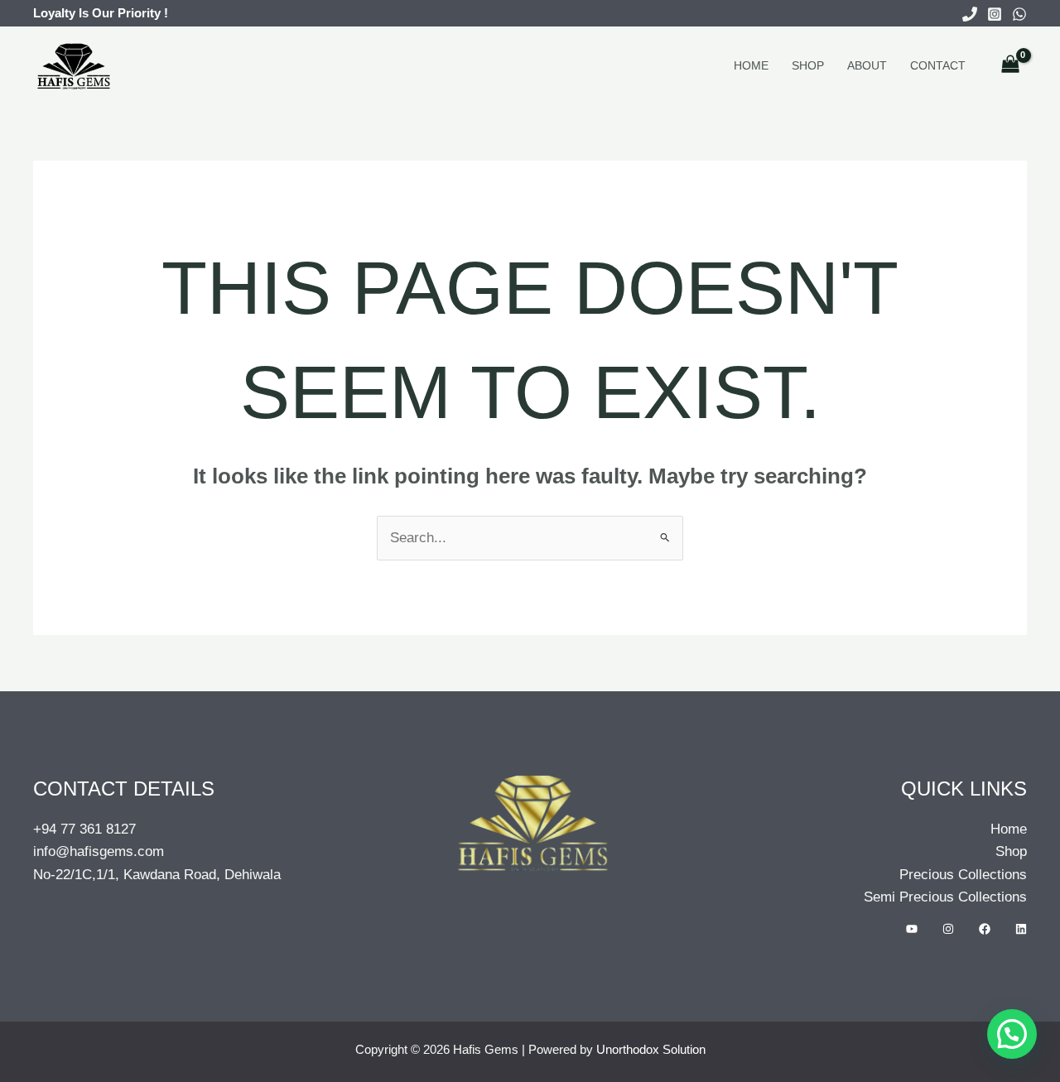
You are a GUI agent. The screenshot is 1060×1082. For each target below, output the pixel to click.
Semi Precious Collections (945, 897)
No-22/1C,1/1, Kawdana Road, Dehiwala (157, 874)
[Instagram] (994, 14)
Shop (808, 65)
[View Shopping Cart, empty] (1010, 65)
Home (751, 65)
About (867, 65)
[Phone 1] (969, 14)
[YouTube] (912, 929)
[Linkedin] (1021, 929)
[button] (1012, 1034)
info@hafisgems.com (98, 851)
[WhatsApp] (1019, 14)
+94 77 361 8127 (84, 829)
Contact (938, 65)
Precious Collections (963, 874)
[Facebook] (984, 929)
